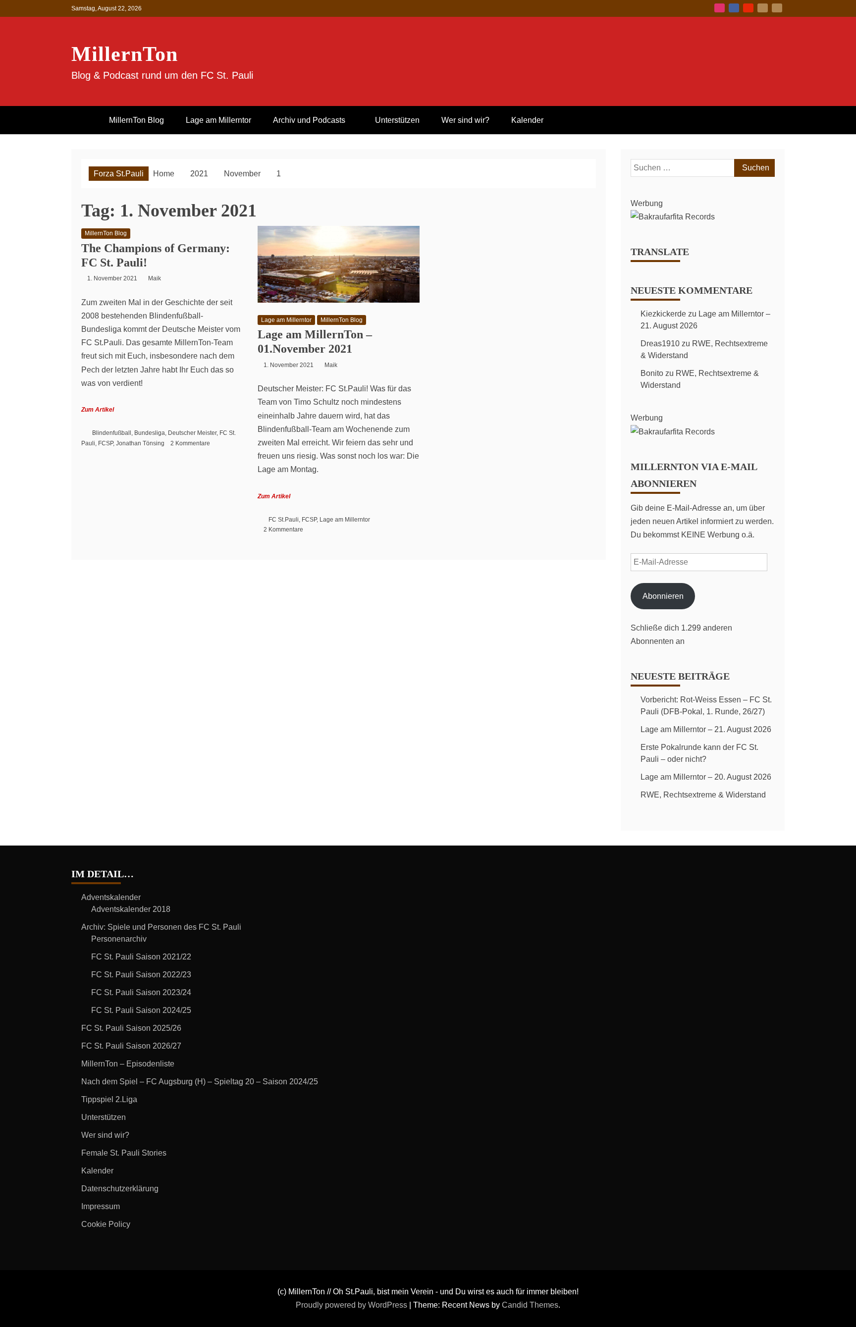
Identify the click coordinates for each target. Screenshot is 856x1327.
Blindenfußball (111, 432)
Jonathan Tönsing (140, 443)
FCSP (105, 443)
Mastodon (777, 7)
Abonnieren (663, 596)
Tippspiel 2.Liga (109, 1099)
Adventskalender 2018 (130, 909)
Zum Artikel (97, 409)
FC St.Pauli (283, 519)
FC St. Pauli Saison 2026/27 (131, 1046)
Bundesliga (149, 432)
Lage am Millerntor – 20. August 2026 (706, 777)
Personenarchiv (119, 939)
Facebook (734, 7)
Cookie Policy (105, 1224)
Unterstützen (397, 120)
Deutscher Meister (192, 432)
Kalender (527, 120)
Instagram (719, 7)
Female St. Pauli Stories (123, 1153)
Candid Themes (530, 1305)
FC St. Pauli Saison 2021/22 (141, 957)
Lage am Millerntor (218, 120)
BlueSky (762, 7)
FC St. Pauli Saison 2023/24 (141, 992)
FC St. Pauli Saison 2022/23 (141, 974)
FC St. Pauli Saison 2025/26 (131, 1028)
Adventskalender (111, 897)
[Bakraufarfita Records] (673, 216)
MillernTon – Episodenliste (127, 1064)
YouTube (748, 7)
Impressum (100, 1206)
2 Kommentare (190, 443)
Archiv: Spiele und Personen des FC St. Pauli (161, 927)
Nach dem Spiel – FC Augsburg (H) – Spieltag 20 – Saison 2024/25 (199, 1081)
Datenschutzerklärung (120, 1188)
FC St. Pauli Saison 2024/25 (141, 1010)
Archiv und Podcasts (309, 120)
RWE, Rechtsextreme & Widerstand (703, 795)
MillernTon (124, 54)
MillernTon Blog (136, 120)
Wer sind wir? (465, 120)
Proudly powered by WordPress (352, 1305)
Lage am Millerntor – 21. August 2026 (706, 729)
